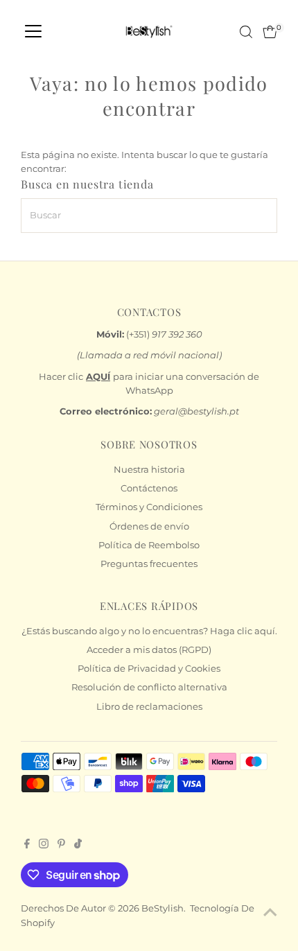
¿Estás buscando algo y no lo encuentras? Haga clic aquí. (149, 631)
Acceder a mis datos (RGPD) (149, 650)
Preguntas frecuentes (149, 564)
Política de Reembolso (149, 545)
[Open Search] (246, 32)
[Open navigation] (33, 32)
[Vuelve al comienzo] (270, 913)
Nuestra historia (149, 469)
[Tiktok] (78, 845)
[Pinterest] (61, 845)
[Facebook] (27, 845)
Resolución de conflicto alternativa (149, 687)
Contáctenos (149, 488)
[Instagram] (43, 845)
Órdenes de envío (149, 526)
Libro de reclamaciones (149, 706)
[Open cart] (270, 32)
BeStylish (162, 908)
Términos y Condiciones (149, 507)
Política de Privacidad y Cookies (149, 668)
